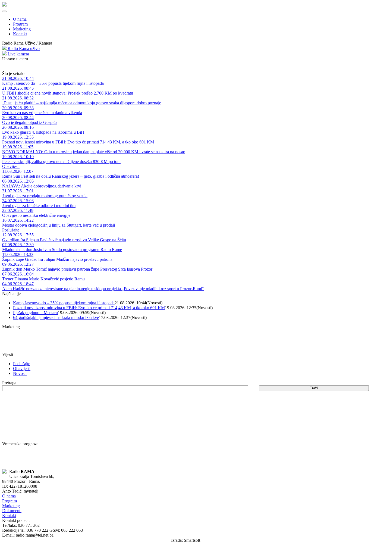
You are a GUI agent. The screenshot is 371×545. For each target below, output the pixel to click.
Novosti (20, 373)
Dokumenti (11, 510)
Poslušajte (10, 230)
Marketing (22, 29)
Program (20, 24)
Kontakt (20, 34)
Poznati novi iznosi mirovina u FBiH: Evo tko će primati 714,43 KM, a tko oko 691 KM (89, 307)
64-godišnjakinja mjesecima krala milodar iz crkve (56, 317)
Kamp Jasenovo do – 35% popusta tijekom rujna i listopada (64, 302)
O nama (20, 19)
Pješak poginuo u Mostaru (35, 312)
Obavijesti (11, 166)
